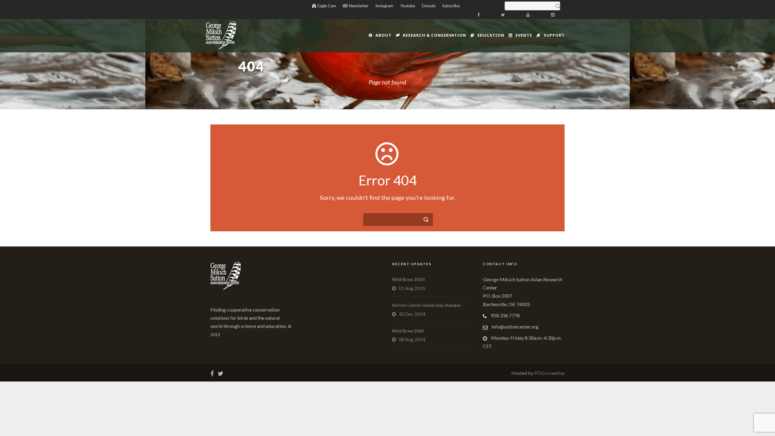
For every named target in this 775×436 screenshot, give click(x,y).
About (383, 35)
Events (524, 35)
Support (554, 35)
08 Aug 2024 (412, 339)
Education (490, 35)
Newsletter (358, 5)
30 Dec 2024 (412, 314)
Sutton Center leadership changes (426, 305)
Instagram (384, 5)
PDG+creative (549, 373)
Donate (428, 5)
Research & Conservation (434, 35)
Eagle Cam (327, 5)
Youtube (407, 5)
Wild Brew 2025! (408, 279)
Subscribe (451, 5)
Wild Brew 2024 (408, 330)
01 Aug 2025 (412, 288)
